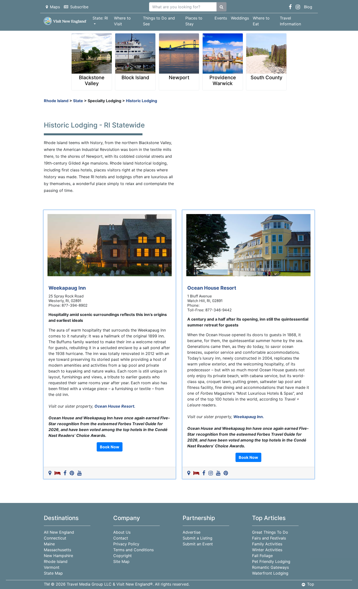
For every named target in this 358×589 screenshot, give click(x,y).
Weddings (240, 18)
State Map (53, 573)
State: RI (100, 18)
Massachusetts (57, 549)
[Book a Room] (58, 473)
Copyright (122, 555)
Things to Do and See (159, 21)
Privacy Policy (126, 543)
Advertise (191, 532)
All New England (59, 532)
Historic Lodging (141, 100)
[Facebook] (66, 473)
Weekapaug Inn (67, 288)
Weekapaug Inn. (248, 416)
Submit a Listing (197, 538)
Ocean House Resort (211, 288)
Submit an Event (198, 543)
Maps (55, 6)
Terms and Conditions (133, 549)
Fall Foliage (262, 555)
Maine (49, 543)
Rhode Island (56, 100)
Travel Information (290, 21)
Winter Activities (267, 549)
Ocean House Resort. (114, 406)
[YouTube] (80, 473)
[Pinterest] (73, 473)
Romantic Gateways (270, 567)
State (78, 100)
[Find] (221, 6)
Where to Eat (261, 21)
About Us (122, 532)
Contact (120, 538)
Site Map (121, 561)
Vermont (51, 567)
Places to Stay (193, 21)
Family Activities (267, 543)
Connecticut (55, 538)
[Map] (50, 473)
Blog (308, 6)
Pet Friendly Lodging (271, 561)
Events (221, 18)
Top (310, 584)
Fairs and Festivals (269, 538)
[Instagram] (211, 473)
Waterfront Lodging (270, 573)
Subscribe (79, 6)
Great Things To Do (270, 532)
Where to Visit (122, 21)
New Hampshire (58, 555)
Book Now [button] (109, 446)
